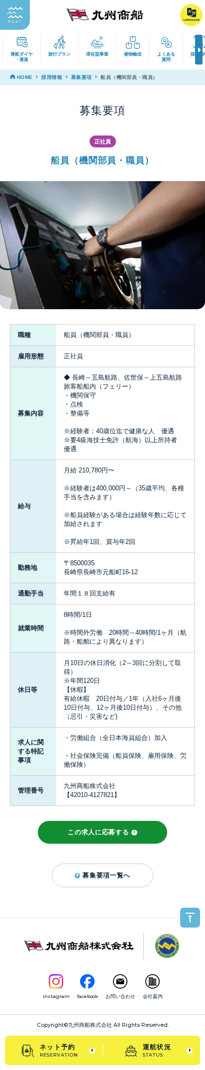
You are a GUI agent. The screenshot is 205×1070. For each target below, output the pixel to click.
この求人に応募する (98, 832)
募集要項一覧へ (106, 875)
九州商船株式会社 (90, 1025)
